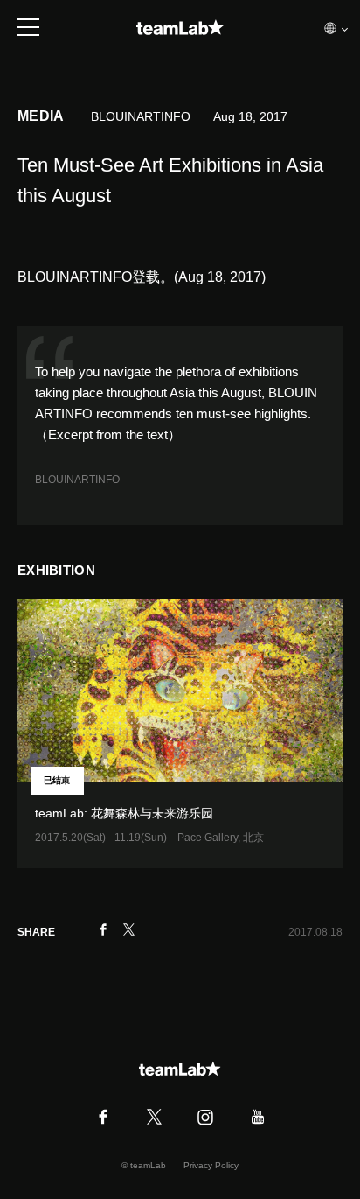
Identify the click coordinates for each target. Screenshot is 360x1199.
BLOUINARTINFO (77, 479)
